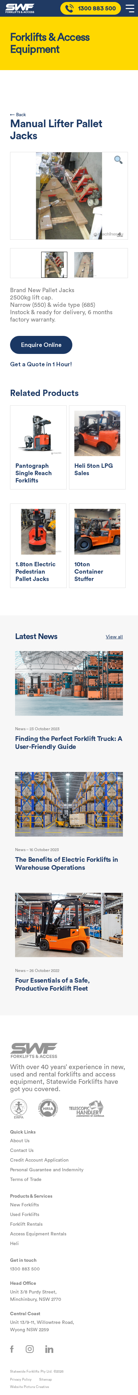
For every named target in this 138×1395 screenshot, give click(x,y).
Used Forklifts (24, 1214)
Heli (14, 1243)
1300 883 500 (25, 1269)
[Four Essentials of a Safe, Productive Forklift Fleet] (69, 925)
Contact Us (21, 1150)
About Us (19, 1141)
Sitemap (45, 1379)
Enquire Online (41, 345)
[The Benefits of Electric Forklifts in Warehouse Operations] (69, 804)
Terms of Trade (26, 1179)
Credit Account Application (39, 1160)
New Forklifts (24, 1205)
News (20, 729)
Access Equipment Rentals (38, 1234)
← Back (18, 115)
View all (114, 637)
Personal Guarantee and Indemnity (46, 1170)
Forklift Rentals (26, 1224)
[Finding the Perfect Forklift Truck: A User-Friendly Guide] (69, 683)
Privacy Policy (20, 1379)
